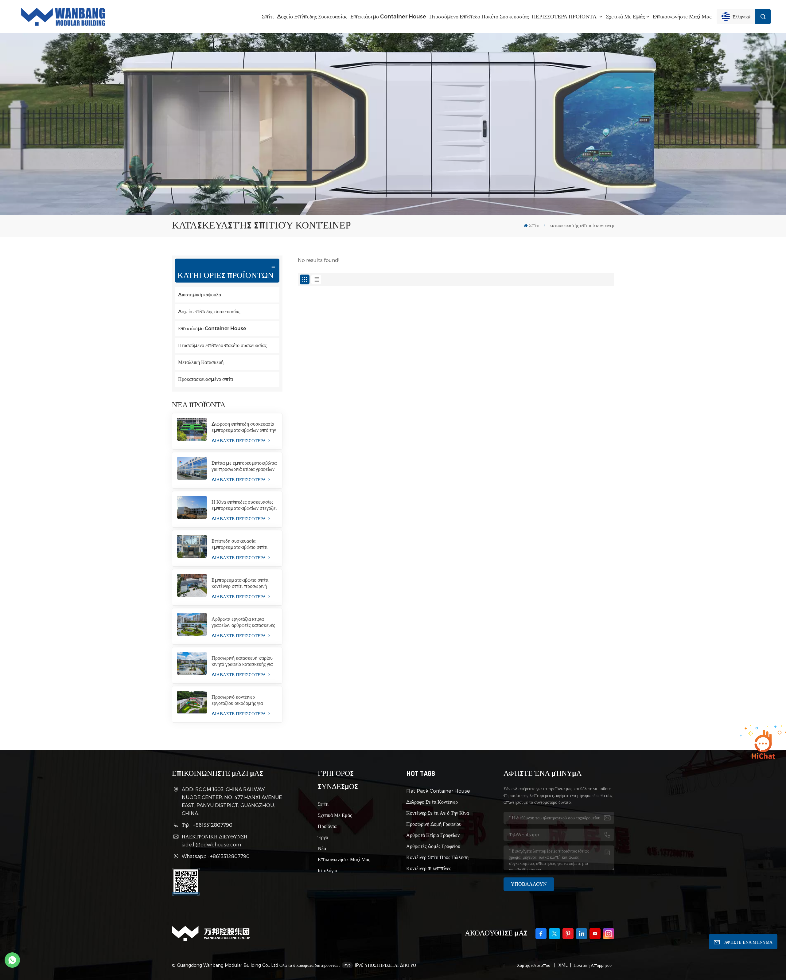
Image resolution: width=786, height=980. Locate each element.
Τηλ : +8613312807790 (207, 825)
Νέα (322, 848)
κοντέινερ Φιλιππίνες (428, 868)
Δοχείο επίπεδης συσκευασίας (312, 16)
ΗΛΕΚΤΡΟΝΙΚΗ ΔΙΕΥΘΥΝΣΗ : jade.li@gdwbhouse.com (216, 840)
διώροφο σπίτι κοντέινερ (432, 802)
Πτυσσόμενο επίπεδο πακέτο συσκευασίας (479, 16)
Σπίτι (268, 16)
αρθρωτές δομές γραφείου (433, 846)
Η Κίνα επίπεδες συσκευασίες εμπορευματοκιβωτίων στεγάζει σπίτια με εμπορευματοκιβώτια (244, 505)
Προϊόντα (327, 826)
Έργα (323, 837)
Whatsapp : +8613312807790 (216, 856)
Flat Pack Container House (438, 791)
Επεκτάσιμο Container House (388, 16)
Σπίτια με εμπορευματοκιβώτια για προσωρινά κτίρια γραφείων (244, 466)
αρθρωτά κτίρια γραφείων (433, 835)
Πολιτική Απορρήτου (593, 965)
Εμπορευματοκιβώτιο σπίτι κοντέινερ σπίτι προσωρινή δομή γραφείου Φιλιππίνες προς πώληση (240, 583)
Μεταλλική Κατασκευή (201, 362)
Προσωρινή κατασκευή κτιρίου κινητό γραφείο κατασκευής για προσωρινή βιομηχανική (242, 661)
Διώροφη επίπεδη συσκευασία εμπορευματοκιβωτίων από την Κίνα (244, 427)
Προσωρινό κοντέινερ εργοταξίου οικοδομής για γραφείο (237, 700)
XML (562, 965)
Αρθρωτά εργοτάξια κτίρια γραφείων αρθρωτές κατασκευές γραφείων (243, 622)
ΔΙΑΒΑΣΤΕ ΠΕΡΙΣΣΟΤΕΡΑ (239, 440)
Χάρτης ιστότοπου (534, 965)
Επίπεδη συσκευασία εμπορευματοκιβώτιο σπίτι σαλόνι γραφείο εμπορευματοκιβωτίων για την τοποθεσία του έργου (242, 544)
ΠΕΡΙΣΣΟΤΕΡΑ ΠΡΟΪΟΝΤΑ (565, 16)
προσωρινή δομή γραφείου (433, 824)
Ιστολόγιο (327, 870)
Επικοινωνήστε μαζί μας (682, 16)
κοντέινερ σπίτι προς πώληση (437, 857)
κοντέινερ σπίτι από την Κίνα (437, 813)
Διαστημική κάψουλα (199, 295)
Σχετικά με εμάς (625, 16)
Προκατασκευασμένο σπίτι (205, 379)
